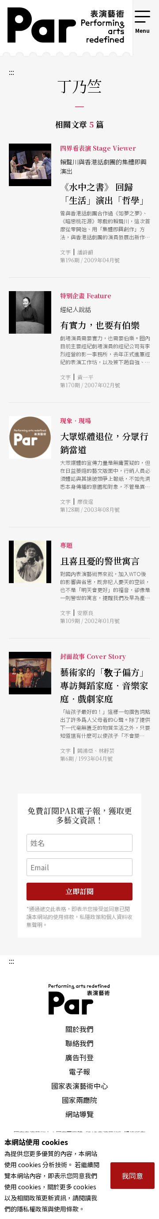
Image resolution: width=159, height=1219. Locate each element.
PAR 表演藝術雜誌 (79, 999)
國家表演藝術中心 (79, 1085)
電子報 (79, 1071)
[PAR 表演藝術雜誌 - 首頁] (59, 28)
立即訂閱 (79, 891)
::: (121, 14)
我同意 (132, 1175)
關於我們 (79, 1029)
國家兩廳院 (79, 1099)
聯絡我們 (79, 1043)
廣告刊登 (79, 1057)
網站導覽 (79, 1114)
